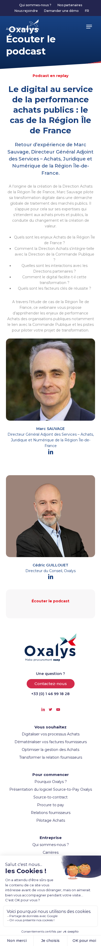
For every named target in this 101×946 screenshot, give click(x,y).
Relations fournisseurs (50, 812)
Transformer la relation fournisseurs (50, 757)
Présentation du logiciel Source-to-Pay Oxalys (50, 789)
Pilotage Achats (50, 820)
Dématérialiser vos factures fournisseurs (51, 742)
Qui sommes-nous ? (50, 844)
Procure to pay (50, 805)
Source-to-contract (50, 797)
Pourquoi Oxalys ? (50, 781)
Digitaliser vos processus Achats (51, 734)
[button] (89, 26)
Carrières (51, 852)
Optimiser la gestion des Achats (50, 749)
